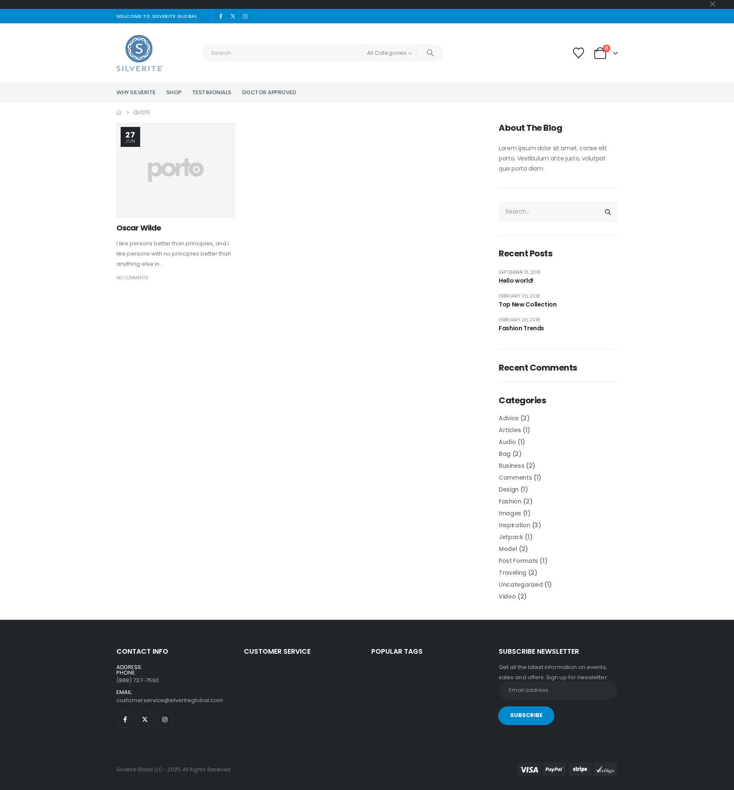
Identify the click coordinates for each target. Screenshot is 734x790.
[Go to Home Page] (118, 112)
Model (508, 549)
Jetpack (511, 537)
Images (510, 513)
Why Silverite (135, 92)
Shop (173, 92)
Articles (510, 430)
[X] (233, 16)
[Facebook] (220, 16)
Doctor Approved (269, 92)
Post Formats (518, 561)
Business (511, 465)
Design (509, 489)
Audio (507, 442)
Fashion (510, 501)
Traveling (512, 572)
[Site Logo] (140, 53)
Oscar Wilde (138, 227)
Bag (505, 454)
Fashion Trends (521, 328)
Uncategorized (520, 584)
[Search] (430, 53)
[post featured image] (175, 170)
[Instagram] (245, 16)
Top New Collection (528, 304)
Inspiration (514, 525)
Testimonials (211, 92)
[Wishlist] (578, 53)
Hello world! (516, 280)
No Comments (132, 278)
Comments (515, 477)
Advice (509, 418)
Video (507, 596)
